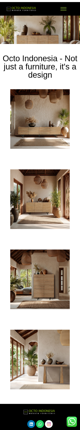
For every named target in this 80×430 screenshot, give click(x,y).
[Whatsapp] (40, 424)
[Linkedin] (31, 424)
